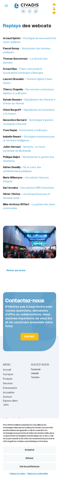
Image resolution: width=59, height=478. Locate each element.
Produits (7, 379)
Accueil (7, 370)
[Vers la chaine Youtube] (23, 13)
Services (8, 384)
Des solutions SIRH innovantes (37, 188)
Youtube (35, 377)
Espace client (10, 400)
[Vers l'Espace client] (54, 9)
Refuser (29, 458)
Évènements (10, 388)
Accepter (29, 449)
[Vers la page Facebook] (29, 13)
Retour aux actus (16, 270)
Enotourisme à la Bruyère (33, 130)
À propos (8, 374)
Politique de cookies (17, 473)
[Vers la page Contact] (54, 5)
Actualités (8, 393)
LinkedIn (35, 373)
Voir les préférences (29, 466)
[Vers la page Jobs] (54, 13)
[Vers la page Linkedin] (36, 13)
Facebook (36, 369)
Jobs (6, 404)
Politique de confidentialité (37, 473)
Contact (29, 336)
